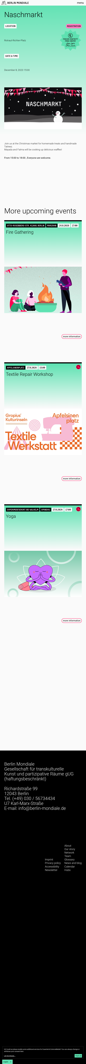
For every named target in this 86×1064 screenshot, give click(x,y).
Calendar (69, 866)
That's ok (78, 1056)
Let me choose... (9, 1056)
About (67, 845)
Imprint (49, 859)
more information (71, 336)
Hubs (67, 870)
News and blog (73, 863)
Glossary (69, 859)
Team (67, 856)
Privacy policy (53, 863)
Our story (69, 849)
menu (80, 2)
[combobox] (7, 1062)
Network (69, 852)
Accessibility (52, 866)
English (5, 1062)
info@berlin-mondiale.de (42, 808)
